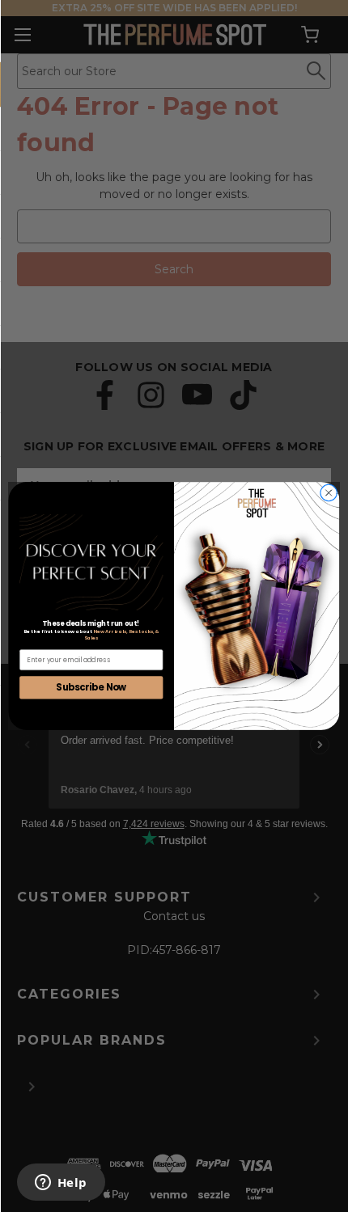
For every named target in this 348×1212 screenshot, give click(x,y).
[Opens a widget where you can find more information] (60, 1183)
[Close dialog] (328, 492)
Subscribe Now (91, 687)
